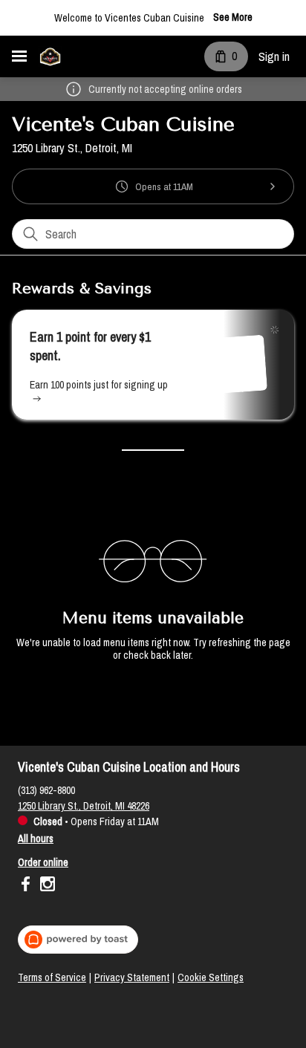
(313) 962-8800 (46, 790)
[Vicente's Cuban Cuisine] (50, 56)
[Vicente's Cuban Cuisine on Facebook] (27, 886)
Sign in (274, 56)
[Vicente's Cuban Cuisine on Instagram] (45, 886)
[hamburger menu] (19, 56)
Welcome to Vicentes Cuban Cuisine (129, 18)
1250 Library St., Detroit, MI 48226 (83, 806)
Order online (43, 862)
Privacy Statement (131, 977)
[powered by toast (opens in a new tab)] (78, 939)
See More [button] (233, 17)
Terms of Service (52, 977)
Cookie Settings (211, 977)
